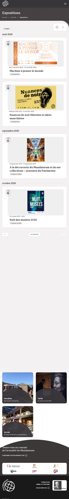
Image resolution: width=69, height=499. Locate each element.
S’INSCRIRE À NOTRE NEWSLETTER (13, 455)
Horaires (8, 398)
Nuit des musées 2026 (23, 220)
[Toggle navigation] (65, 4)
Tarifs (40, 398)
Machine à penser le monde (26, 71)
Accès (7, 432)
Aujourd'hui (34, 234)
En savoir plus (41, 488)
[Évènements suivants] (63, 234)
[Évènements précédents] (5, 234)
